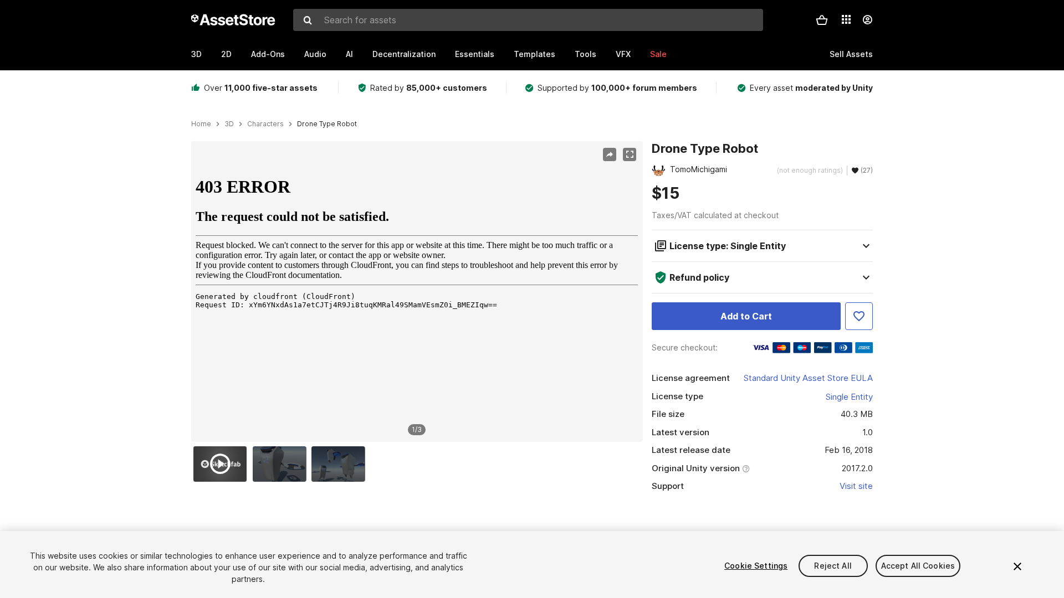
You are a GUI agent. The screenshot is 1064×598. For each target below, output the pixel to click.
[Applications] (846, 19)
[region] (416, 292)
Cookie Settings (755, 565)
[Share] (609, 154)
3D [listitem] (229, 124)
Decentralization (404, 54)
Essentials (474, 54)
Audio (315, 54)
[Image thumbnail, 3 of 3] (340, 464)
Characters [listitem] (265, 124)
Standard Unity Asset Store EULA (808, 378)
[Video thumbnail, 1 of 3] (223, 464)
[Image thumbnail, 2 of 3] (282, 464)
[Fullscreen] (629, 154)
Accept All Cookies (918, 565)
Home (201, 124)
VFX (623, 54)
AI (349, 54)
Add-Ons (268, 54)
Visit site (856, 486)
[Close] (1017, 566)
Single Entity (849, 396)
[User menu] (867, 19)
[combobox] (528, 20)
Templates (534, 54)
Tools (585, 54)
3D (196, 54)
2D (226, 54)
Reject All (832, 565)
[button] (821, 20)
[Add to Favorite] (859, 316)
